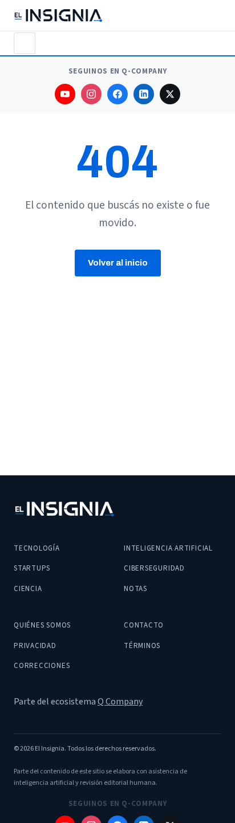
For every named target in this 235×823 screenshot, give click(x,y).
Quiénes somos (42, 625)
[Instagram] (91, 94)
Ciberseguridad (154, 568)
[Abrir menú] (24, 43)
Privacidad (35, 646)
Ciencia (28, 589)
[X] (170, 94)
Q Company (120, 701)
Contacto (144, 625)
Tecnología (37, 548)
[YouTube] (65, 94)
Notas (135, 589)
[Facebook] (117, 94)
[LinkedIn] (143, 94)
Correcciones (42, 666)
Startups (32, 568)
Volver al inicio (118, 262)
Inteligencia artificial (168, 548)
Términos (142, 646)
